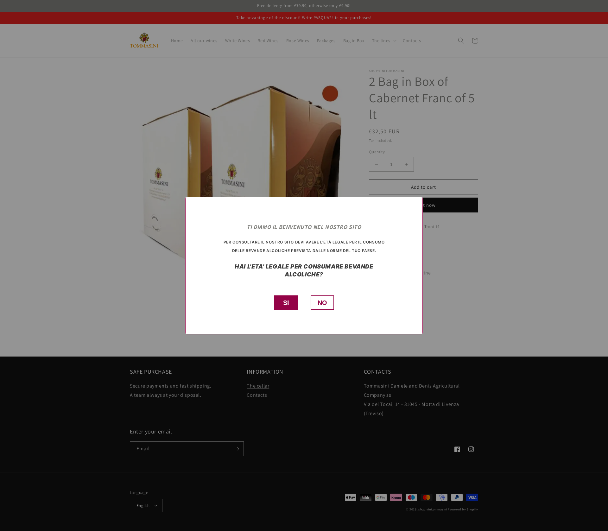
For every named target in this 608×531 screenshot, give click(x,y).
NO (322, 302)
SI (286, 302)
